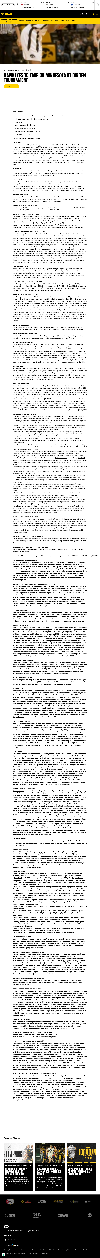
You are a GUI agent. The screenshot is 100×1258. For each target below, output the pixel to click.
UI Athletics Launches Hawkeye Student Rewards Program (16, 1171)
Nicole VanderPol (25, 873)
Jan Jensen (37, 1013)
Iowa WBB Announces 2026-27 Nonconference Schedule (49, 1171)
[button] (17, 4)
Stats (62, 21)
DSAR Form (52, 1250)
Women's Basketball (11, 70)
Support (21, 21)
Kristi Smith (30, 216)
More (73, 21)
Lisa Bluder (68, 425)
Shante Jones (32, 946)
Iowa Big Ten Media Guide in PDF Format (26, 138)
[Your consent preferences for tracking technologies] (3, 1254)
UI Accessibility (34, 1253)
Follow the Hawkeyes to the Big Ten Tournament (31, 119)
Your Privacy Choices (65, 1250)
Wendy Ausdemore (54, 216)
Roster (37, 21)
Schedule (29, 21)
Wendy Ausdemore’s (21, 922)
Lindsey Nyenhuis (36, 948)
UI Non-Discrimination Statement (15, 1253)
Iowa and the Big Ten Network (25, 128)
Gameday (45, 21)
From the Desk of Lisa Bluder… (25, 125)
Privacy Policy (8, 1250)
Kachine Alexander (34, 240)
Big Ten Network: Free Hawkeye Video (27, 131)
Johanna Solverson (56, 493)
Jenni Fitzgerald (35, 991)
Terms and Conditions (39, 1250)
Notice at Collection (81, 1250)
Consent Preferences (22, 1250)
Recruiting (54, 21)
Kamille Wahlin (33, 247)
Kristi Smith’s (18, 480)
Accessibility (45, 1253)
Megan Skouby (40, 216)
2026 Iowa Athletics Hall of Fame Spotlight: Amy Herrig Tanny (81, 1171)
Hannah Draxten (34, 943)
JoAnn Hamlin (49, 500)
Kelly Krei (22, 941)
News (68, 21)
